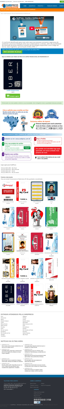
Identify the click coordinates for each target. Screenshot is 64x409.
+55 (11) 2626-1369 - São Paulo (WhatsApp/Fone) (15, 383)
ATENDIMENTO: (3, 1)
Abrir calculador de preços (12, 52)
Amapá (24, 317)
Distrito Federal (4, 321)
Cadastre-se (32, 6)
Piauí (2, 328)
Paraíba (3, 327)
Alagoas (25, 316)
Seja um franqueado (46, 385)
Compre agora (14, 96)
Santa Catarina (26, 333)
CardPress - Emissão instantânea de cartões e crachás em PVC (26, 404)
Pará (24, 325)
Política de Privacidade (39, 392)
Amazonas (3, 317)
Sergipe (3, 334)
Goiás (2, 322)
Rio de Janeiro (4, 330)
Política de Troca (38, 394)
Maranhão (25, 322)
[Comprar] (12, 74)
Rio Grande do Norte (28, 330)
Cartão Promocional (7, 13)
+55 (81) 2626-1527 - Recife (8, 171)
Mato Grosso (4, 325)
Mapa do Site (37, 395)
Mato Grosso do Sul (28, 324)
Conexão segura (37, 397)
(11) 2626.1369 (21, 1)
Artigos (42, 383)
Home (24, 6)
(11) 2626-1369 (9, 1)
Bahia (2, 319)
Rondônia (3, 331)
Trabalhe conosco (34, 385)
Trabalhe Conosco (52, 6)
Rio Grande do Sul (5, 333)
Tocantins (3, 336)
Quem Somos (33, 383)
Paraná (24, 328)
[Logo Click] (10, 5)
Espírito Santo (26, 321)
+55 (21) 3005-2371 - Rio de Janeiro (10, 172)
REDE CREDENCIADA (29, 1)
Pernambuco (26, 327)
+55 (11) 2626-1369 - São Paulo (9, 168)
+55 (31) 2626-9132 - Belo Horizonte (10, 169)
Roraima (25, 331)
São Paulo (25, 334)
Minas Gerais (4, 324)
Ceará (24, 319)
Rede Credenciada (34, 387)
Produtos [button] (40, 6)
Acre (2, 316)
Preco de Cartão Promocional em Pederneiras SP (21, 13)
